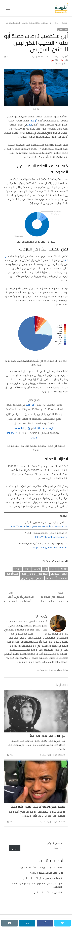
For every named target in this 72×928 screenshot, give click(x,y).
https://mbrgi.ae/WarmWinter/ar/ (50, 547)
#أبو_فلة (31, 404)
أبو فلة (33, 120)
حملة (23, 574)
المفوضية (43, 574)
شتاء (29, 124)
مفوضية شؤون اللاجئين (32, 578)
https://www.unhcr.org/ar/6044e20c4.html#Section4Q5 (38, 526)
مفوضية (50, 578)
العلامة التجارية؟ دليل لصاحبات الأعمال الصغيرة (41, 867)
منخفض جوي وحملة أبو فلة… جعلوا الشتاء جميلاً (38, 806)
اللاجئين (17, 569)
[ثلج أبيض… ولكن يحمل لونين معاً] (36, 692)
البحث (14, 849)
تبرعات (32, 574)
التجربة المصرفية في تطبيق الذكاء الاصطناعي (42, 878)
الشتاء (26, 569)
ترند (66, 29)
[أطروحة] (39, 8)
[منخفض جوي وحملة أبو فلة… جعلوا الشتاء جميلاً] (36, 763)
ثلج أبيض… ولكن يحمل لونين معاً (47, 735)
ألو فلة (53, 569)
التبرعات (36, 569)
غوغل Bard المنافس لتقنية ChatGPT (46, 873)
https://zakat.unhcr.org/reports (51, 537)
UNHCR (63, 569)
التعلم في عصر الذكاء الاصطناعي (48, 892)
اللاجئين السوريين (59, 574)
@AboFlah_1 (22, 428)
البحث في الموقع (55, 843)
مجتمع (60, 29)
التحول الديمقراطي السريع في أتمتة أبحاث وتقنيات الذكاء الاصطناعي (37, 885)
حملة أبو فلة (12, 574)
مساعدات (62, 578)
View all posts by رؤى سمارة (52, 670)
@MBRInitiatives (43, 428)
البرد (45, 569)
